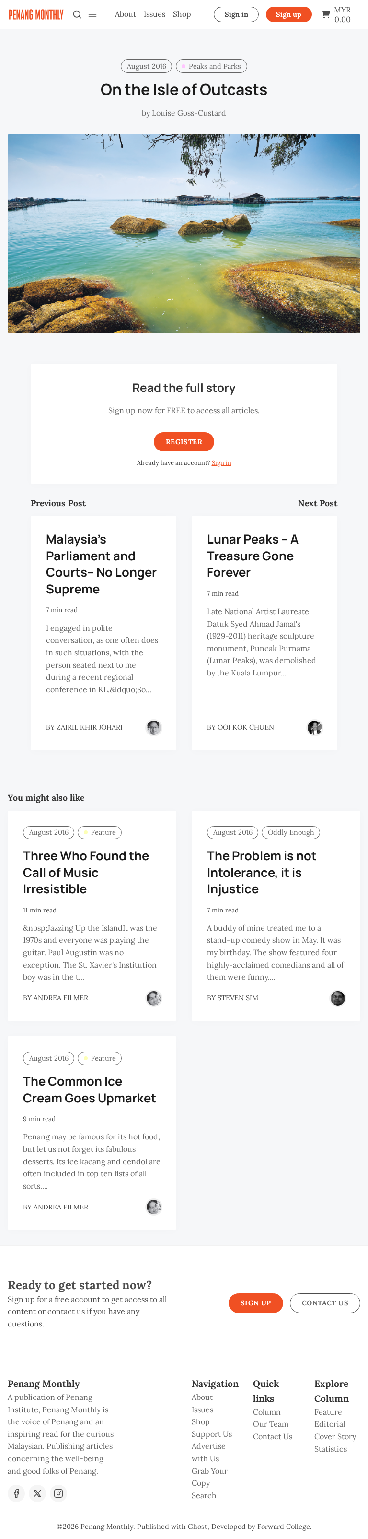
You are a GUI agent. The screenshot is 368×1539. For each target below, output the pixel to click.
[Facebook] (16, 1493)
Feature (103, 832)
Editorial (329, 1424)
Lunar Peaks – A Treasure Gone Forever (253, 556)
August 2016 (146, 66)
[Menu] (92, 14)
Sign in (236, 14)
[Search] (77, 14)
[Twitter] (37, 1493)
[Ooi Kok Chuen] (315, 728)
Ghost (197, 1526)
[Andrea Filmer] (154, 998)
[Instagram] (58, 1493)
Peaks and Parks (215, 66)
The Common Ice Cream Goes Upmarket (89, 1089)
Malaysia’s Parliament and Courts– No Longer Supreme (101, 564)
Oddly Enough (291, 832)
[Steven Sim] (338, 998)
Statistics (330, 1449)
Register (184, 442)
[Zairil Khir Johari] (154, 728)
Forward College (283, 1526)
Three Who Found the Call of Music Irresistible (86, 872)
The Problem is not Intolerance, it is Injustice (262, 872)
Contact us (325, 1303)
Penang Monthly (106, 1526)
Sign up (288, 14)
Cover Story (335, 1436)
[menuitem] (125, 14)
